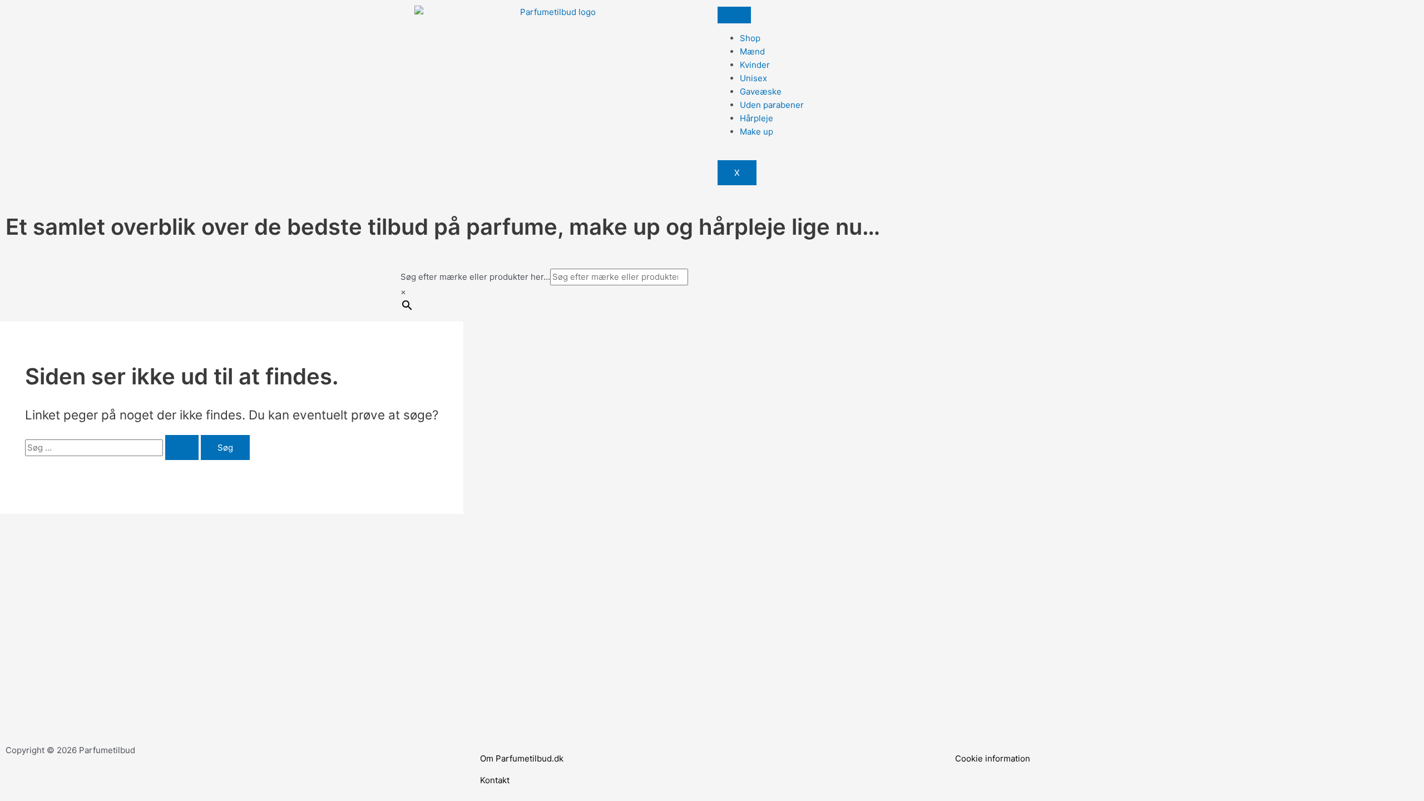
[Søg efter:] (113, 447)
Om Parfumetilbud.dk (521, 758)
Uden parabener (772, 105)
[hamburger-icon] (734, 15)
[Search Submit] (182, 447)
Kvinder (755, 65)
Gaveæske (761, 91)
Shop (750, 38)
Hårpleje (756, 118)
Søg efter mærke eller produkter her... (475, 276)
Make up (756, 131)
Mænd (752, 51)
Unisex (753, 78)
